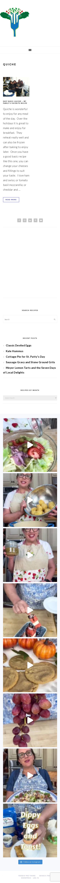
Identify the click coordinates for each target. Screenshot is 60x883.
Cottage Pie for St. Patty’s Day (25, 356)
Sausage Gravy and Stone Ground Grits (30, 362)
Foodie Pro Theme (27, 875)
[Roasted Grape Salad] (30, 775)
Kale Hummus (14, 351)
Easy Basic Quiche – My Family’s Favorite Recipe (15, 102)
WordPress (26, 878)
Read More (11, 200)
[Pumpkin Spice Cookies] (30, 665)
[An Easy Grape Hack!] (30, 720)
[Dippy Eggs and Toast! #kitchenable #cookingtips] (30, 830)
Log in (36, 878)
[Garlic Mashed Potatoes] (30, 500)
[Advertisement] (30, 265)
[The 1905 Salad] (30, 445)
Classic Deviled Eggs (19, 345)
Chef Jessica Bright (30, 22)
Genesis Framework (48, 875)
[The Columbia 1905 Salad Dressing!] (30, 555)
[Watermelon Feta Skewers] (30, 610)
